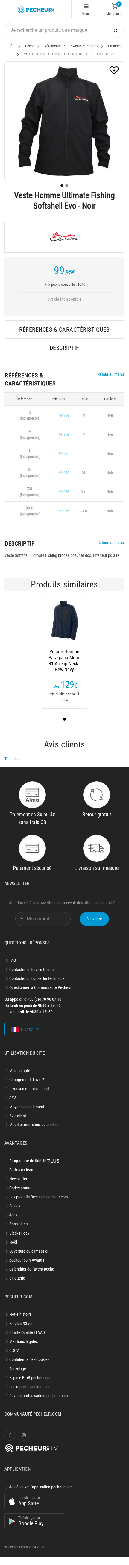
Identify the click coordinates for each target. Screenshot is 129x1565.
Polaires (114, 46)
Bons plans (18, 1223)
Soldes (14, 1206)
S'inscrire (94, 919)
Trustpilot (12, 758)
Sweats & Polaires (84, 46)
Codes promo (20, 1188)
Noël (13, 1242)
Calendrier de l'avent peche (31, 1269)
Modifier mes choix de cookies (34, 1124)
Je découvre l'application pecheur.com (41, 1487)
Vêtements (52, 46)
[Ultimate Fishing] (64, 237)
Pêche (29, 46)
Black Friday (19, 1233)
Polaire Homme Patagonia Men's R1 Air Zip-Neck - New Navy (64, 658)
